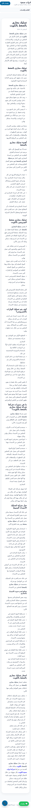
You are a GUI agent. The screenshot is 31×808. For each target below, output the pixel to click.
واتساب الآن (5, 3)
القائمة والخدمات (25, 10)
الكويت (18, 766)
